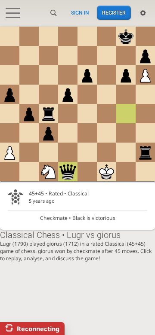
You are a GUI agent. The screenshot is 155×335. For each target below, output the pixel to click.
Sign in (80, 13)
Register (114, 13)
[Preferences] (143, 13)
